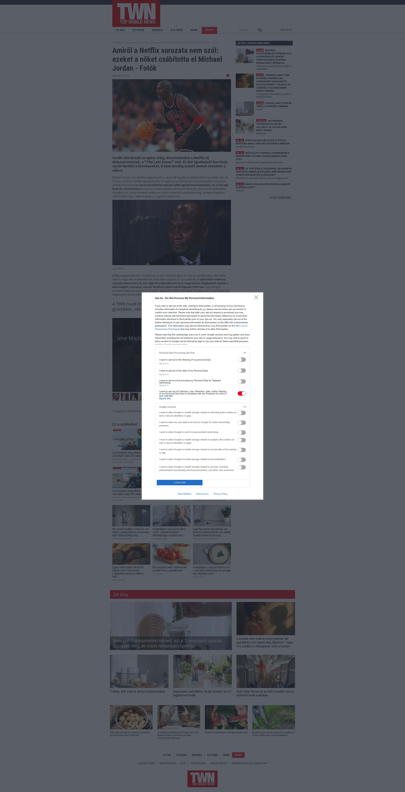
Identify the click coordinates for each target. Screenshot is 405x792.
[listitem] (202, 352)
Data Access (202, 494)
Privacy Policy (220, 494)
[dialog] (202, 396)
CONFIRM (180, 482)
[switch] (242, 359)
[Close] (257, 298)
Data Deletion (184, 494)
